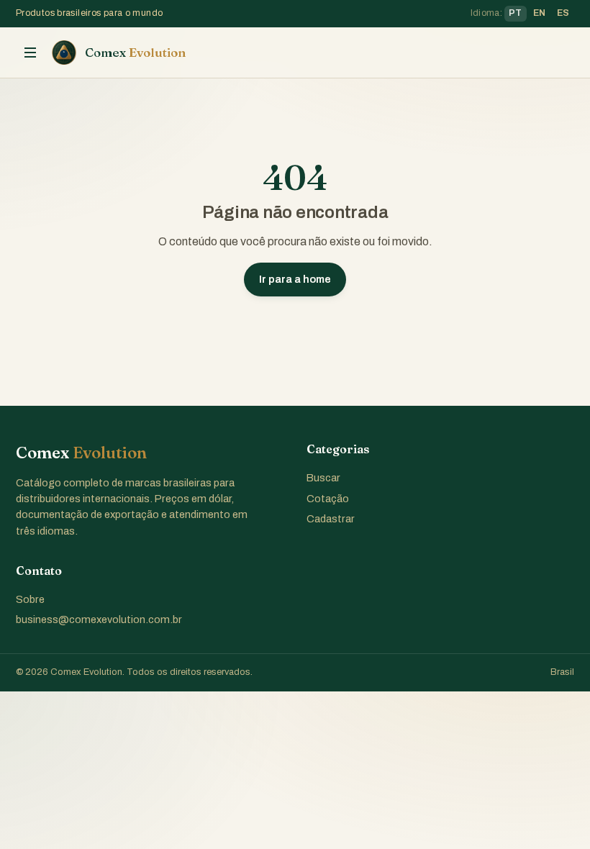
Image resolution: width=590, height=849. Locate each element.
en (539, 13)
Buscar (323, 477)
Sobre (30, 599)
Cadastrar (331, 519)
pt (515, 13)
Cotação (328, 498)
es (563, 13)
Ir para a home (295, 279)
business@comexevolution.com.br (99, 619)
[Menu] (30, 52)
